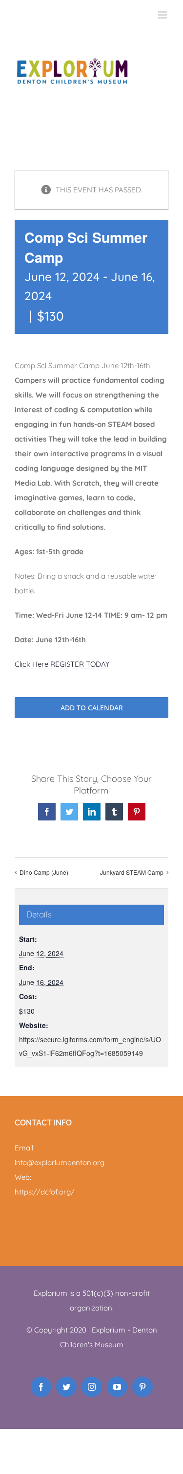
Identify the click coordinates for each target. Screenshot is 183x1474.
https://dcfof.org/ (45, 1191)
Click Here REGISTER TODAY (62, 664)
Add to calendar (92, 707)
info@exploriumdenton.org (59, 1162)
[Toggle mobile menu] (163, 15)
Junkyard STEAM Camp (131, 872)
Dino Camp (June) (44, 872)
